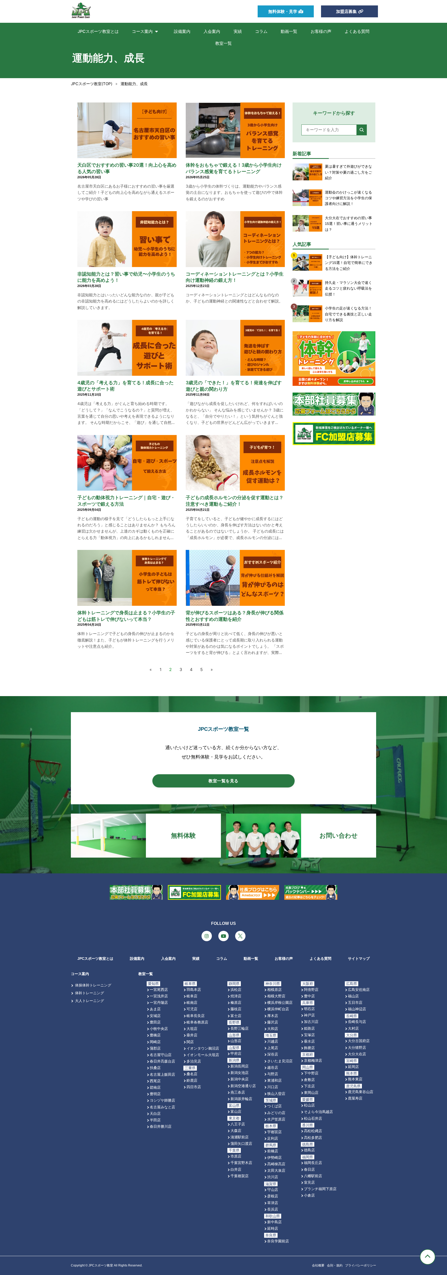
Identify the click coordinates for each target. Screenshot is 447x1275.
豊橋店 (155, 1035)
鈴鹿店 (192, 1080)
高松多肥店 (313, 1137)
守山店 (272, 1189)
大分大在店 (357, 1054)
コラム (261, 31)
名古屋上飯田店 (162, 1074)
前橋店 (272, 1151)
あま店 (155, 1009)
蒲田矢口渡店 (241, 1143)
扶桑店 (155, 1067)
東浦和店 (274, 1080)
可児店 (192, 1009)
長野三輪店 (239, 1028)
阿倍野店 (311, 989)
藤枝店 (235, 1009)
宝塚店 (309, 1035)
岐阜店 (192, 996)
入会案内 (212, 31)
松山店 (309, 1105)
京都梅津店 (313, 1060)
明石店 (309, 1008)
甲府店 (235, 1053)
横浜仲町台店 (278, 1009)
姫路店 (309, 1028)
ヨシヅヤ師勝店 (162, 1100)
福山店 (353, 996)
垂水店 (309, 1041)
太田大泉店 (276, 1170)
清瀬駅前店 (239, 1137)
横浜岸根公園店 (280, 1002)
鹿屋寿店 (355, 1098)
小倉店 (309, 1195)
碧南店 (155, 1087)
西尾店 (155, 1081)
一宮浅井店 (159, 996)
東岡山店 (311, 1092)
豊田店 (155, 1022)
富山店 (235, 1111)
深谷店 (272, 1054)
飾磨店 (309, 1047)
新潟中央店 (239, 1079)
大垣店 (192, 1028)
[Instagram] (207, 936)
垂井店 (192, 1035)
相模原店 (274, 989)
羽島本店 (194, 989)
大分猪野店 (357, 1047)
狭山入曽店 (276, 1093)
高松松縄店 (313, 1131)
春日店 (309, 1169)
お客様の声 (321, 31)
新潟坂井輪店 (241, 1098)
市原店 (235, 1156)
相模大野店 (276, 996)
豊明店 (155, 1094)
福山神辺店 (357, 1009)
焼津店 (235, 996)
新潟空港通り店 (243, 1086)
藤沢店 (272, 1022)
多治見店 (194, 1061)
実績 (238, 31)
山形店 (235, 1040)
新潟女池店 (239, 1072)
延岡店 (353, 1066)
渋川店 (272, 1177)
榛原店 (235, 1002)
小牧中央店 (159, 1028)
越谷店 (272, 1067)
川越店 (272, 1041)
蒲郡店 (155, 1048)
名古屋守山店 (161, 1054)
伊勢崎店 (274, 1157)
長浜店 (272, 1209)
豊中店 (309, 996)
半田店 (155, 1120)
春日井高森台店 (162, 1061)
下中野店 (311, 1073)
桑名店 (192, 1074)
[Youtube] (223, 936)
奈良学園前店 (278, 1241)
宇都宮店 (274, 1132)
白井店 (235, 1169)
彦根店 (272, 1196)
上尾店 (272, 1047)
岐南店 (192, 1002)
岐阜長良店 (196, 1015)
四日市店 (194, 1087)
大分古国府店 (359, 1040)
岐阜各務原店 (197, 1022)
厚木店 (272, 1015)
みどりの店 (276, 1112)
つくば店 (274, 1106)
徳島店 (309, 1150)
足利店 (272, 1138)
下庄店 (309, 1086)
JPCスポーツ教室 (100, 1265)
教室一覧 (223, 43)
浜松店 (235, 989)
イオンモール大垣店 (203, 1054)
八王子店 (237, 1124)
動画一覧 (289, 31)
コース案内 (142, 31)
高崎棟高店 (276, 1164)
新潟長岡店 (239, 1066)
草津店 (272, 1202)
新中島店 (274, 1222)
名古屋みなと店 (162, 1107)
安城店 (155, 1015)
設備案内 (182, 31)
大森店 (235, 1130)
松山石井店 (313, 1118)
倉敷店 (309, 1079)
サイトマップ (359, 958)
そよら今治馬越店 (318, 1111)
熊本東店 (355, 1079)
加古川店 (311, 1021)
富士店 (235, 1015)
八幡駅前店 (313, 1176)
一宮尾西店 (159, 989)
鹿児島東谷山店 (360, 1091)
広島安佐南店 (359, 989)
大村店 (353, 1028)
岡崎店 (155, 1042)
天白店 (155, 1113)
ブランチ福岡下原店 (320, 1188)
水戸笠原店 (276, 1119)
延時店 (272, 1228)
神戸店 (309, 1015)
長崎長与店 (357, 1021)
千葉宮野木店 (241, 1162)
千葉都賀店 (239, 1176)
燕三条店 (237, 1092)
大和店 (272, 1028)
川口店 (272, 1087)
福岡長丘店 (313, 1162)
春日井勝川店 (161, 1126)
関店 (190, 1042)
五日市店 (355, 1002)
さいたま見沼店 (280, 1061)
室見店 (309, 1182)
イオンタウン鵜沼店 (203, 1048)
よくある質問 (357, 31)
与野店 (272, 1074)
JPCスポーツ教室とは (98, 31)
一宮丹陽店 (159, 1002)
